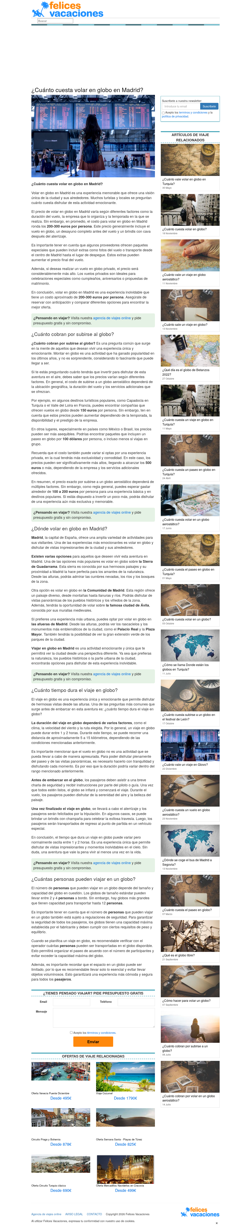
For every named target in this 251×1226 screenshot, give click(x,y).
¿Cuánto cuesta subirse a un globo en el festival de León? (188, 716)
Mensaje (41, 1011)
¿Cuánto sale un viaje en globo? (184, 324)
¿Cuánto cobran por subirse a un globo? (185, 1048)
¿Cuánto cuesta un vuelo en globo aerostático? (186, 812)
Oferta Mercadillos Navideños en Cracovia (120, 1185)
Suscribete (209, 106)
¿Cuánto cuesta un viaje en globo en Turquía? (187, 421)
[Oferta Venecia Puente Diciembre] (60, 1071)
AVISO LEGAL (74, 1214)
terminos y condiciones (193, 112)
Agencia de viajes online (46, 1214)
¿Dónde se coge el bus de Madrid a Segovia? (187, 862)
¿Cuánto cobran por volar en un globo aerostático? (188, 1098)
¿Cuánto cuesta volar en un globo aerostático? (185, 521)
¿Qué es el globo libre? (178, 955)
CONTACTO (94, 1214)
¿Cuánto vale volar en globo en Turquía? (184, 181)
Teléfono (106, 1002)
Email (43, 1002)
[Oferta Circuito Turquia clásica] (60, 1163)
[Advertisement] (125, 56)
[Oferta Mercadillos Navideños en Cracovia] (125, 1171)
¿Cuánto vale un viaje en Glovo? (185, 764)
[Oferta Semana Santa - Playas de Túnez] (125, 1117)
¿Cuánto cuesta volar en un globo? (186, 619)
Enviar (93, 1041)
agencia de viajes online (112, 317)
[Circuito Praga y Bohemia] (60, 1117)
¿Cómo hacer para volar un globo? (186, 1000)
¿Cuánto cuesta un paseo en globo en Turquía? (188, 471)
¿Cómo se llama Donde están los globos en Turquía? (185, 667)
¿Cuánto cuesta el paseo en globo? (187, 910)
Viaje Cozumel (104, 1093)
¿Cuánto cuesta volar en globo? (184, 229)
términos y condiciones (101, 1033)
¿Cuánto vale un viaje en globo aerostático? (184, 276)
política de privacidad (175, 116)
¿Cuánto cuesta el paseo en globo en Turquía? (188, 571)
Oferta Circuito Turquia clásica (48, 1185)
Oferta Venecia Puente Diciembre (50, 1093)
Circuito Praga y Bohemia (45, 1139)
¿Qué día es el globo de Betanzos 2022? (185, 372)
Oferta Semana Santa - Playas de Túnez (119, 1139)
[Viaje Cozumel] (125, 1076)
